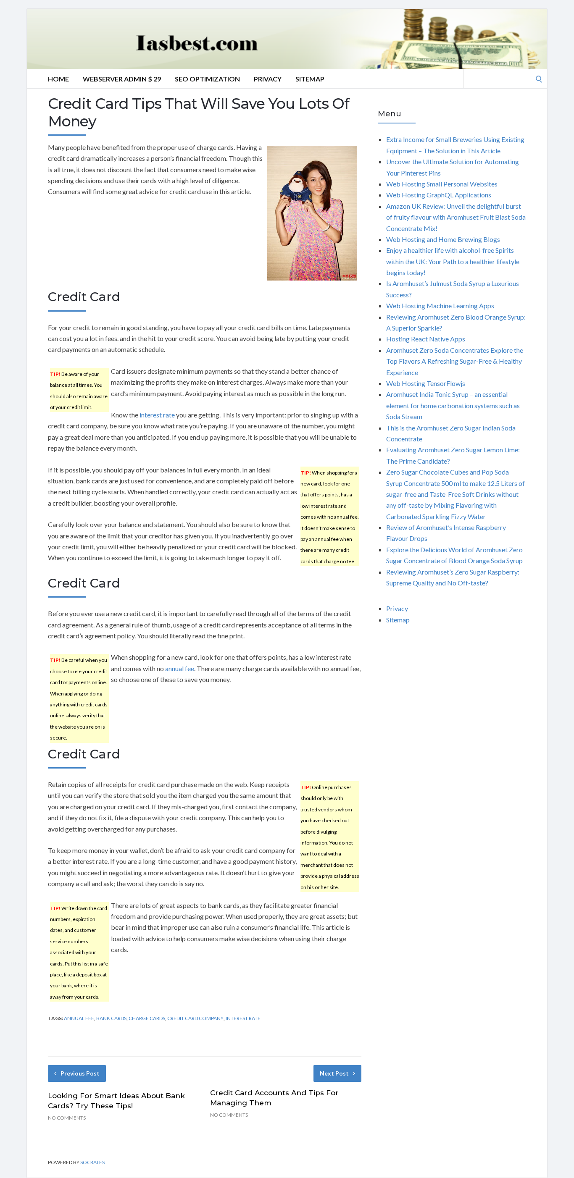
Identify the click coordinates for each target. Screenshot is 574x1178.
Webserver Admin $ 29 (122, 79)
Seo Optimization (207, 79)
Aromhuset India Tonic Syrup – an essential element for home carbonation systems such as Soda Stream (453, 405)
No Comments (67, 1118)
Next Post (334, 1073)
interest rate (157, 415)
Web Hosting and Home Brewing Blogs (443, 239)
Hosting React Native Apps (425, 339)
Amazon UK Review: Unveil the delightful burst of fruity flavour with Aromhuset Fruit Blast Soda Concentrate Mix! (456, 217)
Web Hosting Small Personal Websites (442, 184)
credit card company (195, 1018)
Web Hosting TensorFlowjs (425, 383)
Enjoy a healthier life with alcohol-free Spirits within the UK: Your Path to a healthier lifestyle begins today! (452, 261)
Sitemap (309, 79)
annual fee (179, 668)
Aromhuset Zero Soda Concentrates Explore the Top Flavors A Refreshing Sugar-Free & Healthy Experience (454, 361)
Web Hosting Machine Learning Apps (440, 306)
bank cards (111, 1018)
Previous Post (80, 1073)
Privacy (268, 79)
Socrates (92, 1162)
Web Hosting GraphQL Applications (438, 195)
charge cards (147, 1018)
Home (58, 79)
